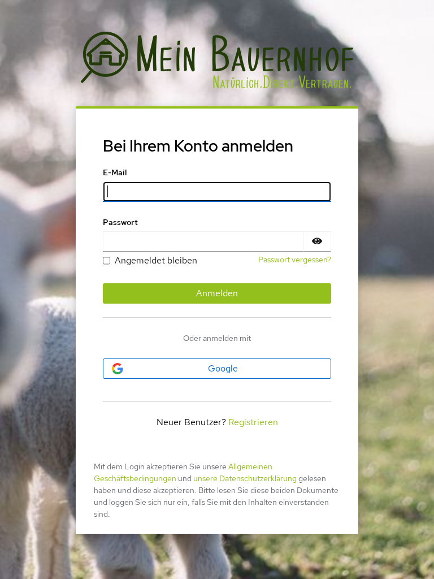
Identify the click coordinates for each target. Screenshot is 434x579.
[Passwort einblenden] (317, 241)
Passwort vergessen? (294, 259)
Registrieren (253, 422)
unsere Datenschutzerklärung (245, 478)
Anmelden (217, 293)
